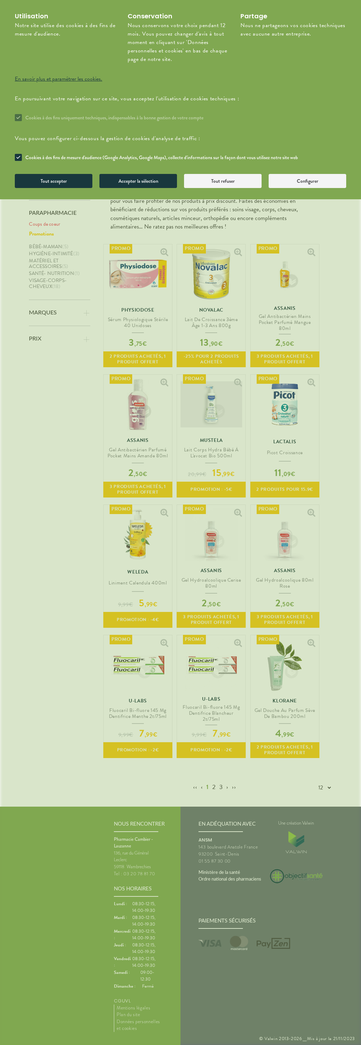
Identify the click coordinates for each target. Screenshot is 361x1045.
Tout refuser (223, 180)
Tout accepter (54, 180)
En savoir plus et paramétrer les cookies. (58, 79)
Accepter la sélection (138, 180)
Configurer (307, 180)
